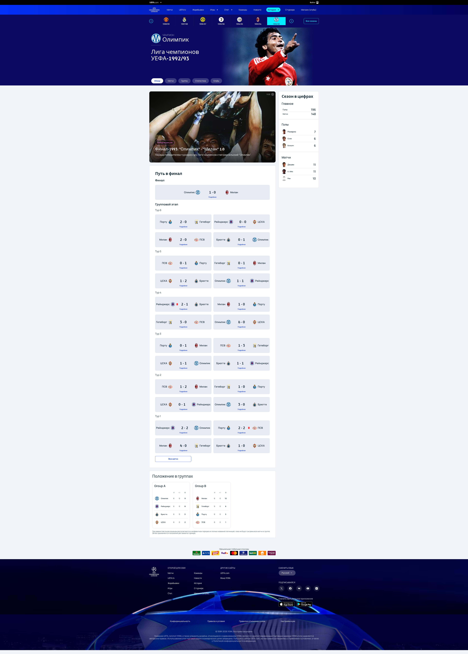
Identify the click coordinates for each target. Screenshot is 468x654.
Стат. (170, 593)
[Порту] (198, 514)
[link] (169, 9)
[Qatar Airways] (272, 553)
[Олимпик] (157, 498)
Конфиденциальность (180, 621)
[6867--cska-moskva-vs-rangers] (183, 404)
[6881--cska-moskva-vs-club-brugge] (183, 280)
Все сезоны (311, 21)
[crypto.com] (243, 553)
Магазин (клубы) (201, 593)
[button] (214, 9)
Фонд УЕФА (225, 578)
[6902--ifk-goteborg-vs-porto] (241, 386)
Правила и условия (216, 621)
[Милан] (198, 498)
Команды (198, 573)
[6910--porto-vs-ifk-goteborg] (183, 221)
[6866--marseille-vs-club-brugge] (241, 404)
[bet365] (253, 553)
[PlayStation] (206, 553)
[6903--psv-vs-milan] (183, 386)
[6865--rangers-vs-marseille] (183, 427)
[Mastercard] (234, 553)
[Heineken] (196, 553)
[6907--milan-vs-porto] (241, 304)
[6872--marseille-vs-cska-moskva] (241, 322)
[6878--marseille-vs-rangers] (241, 280)
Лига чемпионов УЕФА (154, 9)
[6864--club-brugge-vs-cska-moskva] (241, 445)
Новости (198, 578)
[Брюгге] (157, 514)
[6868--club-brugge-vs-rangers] (241, 363)
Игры (170, 588)
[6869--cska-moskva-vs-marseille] (183, 363)
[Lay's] (215, 553)
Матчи (171, 573)
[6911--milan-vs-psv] (183, 239)
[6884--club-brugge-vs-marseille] (241, 239)
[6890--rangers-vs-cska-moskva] (241, 221)
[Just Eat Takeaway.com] (262, 553)
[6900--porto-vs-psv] (241, 427)
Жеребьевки (173, 583)
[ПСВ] (198, 522)
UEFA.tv (171, 578)
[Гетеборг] (198, 506)
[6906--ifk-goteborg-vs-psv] (183, 322)
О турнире (198, 588)
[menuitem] (170, 9)
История (198, 583)
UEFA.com (224, 573)
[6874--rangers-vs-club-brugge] (183, 304)
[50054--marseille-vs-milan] (212, 192)
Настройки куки (288, 621)
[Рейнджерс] (157, 506)
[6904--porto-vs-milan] (183, 345)
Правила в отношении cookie (252, 621)
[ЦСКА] (157, 522)
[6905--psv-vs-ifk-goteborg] (241, 345)
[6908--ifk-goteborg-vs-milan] (241, 263)
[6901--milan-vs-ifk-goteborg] (183, 445)
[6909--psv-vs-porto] (183, 263)
